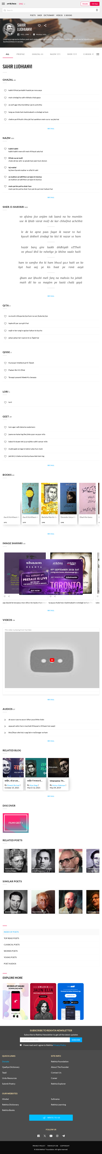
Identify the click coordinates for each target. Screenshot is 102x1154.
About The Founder (60, 1067)
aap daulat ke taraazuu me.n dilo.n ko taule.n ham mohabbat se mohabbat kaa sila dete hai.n (40, 603)
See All (51, 129)
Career (54, 1078)
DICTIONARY (49, 15)
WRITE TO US (53, 1117)
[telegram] (63, 1136)
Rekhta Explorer (58, 1084)
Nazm (55, 54)
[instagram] (57, 1136)
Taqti (4, 1073)
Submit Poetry (8, 1084)
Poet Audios (10, 963)
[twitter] (45, 1136)
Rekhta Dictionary (10, 1105)
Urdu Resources (9, 1078)
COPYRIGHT (64, 1146)
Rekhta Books (8, 1110)
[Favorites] (39, 25)
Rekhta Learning (58, 1105)
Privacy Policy (59, 1045)
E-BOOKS (68, 15)
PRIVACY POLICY (39, 1146)
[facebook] (38, 1136)
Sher (72, 54)
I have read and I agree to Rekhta (44, 1045)
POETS (33, 15)
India (44, 34)
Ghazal (37, 54)
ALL (7, 54)
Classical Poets (12, 944)
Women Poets (11, 951)
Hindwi (5, 1099)
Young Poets (10, 957)
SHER (39, 15)
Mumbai (39, 34)
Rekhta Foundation (60, 1061)
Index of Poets (11, 932)
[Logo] (11, 3)
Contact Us (56, 1073)
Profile (21, 54)
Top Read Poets (11, 938)
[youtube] (51, 1136)
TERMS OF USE (52, 1146)
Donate (85, 4)
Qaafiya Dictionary (10, 1067)
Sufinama (55, 1099)
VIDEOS (59, 15)
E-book (89, 54)
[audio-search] (97, 10)
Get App (95, 4)
